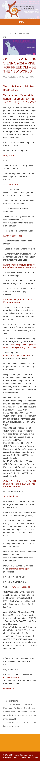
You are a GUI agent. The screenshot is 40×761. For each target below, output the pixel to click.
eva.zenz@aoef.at (11, 677)
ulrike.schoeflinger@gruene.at (16, 355)
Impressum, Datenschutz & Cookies (25, 757)
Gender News (12, 701)
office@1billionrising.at (19, 569)
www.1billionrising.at (21, 587)
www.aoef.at (8, 688)
